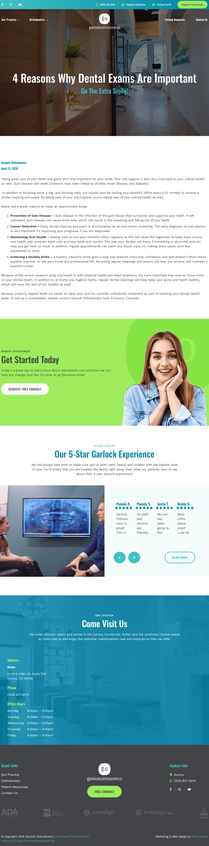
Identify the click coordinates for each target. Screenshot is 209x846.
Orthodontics (37, 20)
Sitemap (61, 836)
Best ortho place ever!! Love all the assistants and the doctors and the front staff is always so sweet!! (184, 523)
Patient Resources (175, 20)
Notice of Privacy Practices (18, 840)
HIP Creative (200, 836)
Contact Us (201, 20)
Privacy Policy (78, 836)
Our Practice (9, 20)
